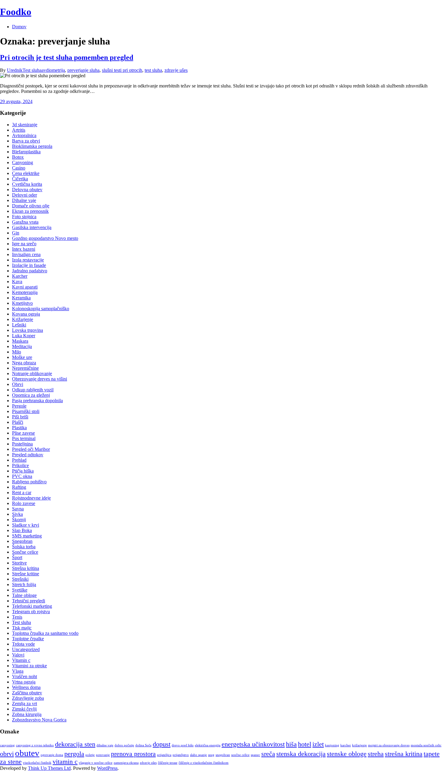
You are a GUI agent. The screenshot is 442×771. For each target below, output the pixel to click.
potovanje (103, 755)
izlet (318, 744)
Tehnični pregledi (28, 600)
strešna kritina (403, 753)
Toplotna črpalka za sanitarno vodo (45, 633)
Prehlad (19, 460)
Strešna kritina (25, 568)
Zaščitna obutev (27, 692)
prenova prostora (133, 753)
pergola (74, 753)
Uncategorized (26, 649)
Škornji (19, 519)
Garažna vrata (25, 222)
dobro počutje (124, 745)
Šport (17, 557)
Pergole (19, 405)
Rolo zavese (23, 503)
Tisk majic (22, 627)
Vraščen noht (24, 676)
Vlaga (17, 671)
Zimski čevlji (24, 708)
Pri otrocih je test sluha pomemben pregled (66, 57)
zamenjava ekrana (126, 762)
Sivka (17, 514)
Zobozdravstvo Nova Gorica (39, 719)
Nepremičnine (25, 368)
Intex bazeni (23, 249)
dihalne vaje (105, 745)
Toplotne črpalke (28, 638)
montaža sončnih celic (426, 745)
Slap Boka (22, 530)
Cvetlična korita (27, 184)
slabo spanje (198, 755)
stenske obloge (347, 753)
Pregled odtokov (27, 454)
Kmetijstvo (22, 303)
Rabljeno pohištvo (29, 481)
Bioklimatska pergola (32, 146)
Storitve (19, 562)
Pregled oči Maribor (31, 449)
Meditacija (22, 346)
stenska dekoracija (301, 753)
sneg (211, 755)
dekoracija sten (75, 744)
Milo (16, 351)
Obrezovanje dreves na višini (39, 378)
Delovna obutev (27, 189)
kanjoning (332, 745)
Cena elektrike (25, 173)
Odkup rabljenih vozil (33, 389)
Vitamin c (21, 660)
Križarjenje (22, 319)
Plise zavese (23, 433)
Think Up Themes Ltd (49, 768)
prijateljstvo (181, 755)
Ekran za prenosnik (30, 211)
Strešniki (20, 579)
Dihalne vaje (24, 200)
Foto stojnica (24, 216)
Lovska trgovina (27, 330)
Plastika (19, 427)
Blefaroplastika (26, 151)
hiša (291, 744)
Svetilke (19, 589)
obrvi (7, 753)
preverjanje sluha (83, 70)
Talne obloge (24, 595)
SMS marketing (27, 535)
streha (376, 753)
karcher (345, 745)
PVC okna (22, 476)
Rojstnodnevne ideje (31, 497)
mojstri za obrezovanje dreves (389, 745)
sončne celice (240, 755)
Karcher (19, 276)
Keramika (21, 297)
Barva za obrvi (26, 140)
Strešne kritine (25, 573)
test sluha (153, 70)
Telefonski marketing (32, 606)
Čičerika (20, 178)
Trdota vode (23, 644)
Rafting (19, 487)
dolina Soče (143, 745)
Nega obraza (24, 362)
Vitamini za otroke (29, 665)
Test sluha (32, 70)
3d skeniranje (24, 124)
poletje (90, 755)
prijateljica (164, 755)
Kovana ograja (26, 314)
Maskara (20, 341)
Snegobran (22, 541)
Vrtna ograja (23, 681)
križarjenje (359, 745)
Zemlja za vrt (24, 703)
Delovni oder (24, 194)
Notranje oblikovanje (32, 373)
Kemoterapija (25, 292)
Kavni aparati (25, 286)
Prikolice (20, 465)
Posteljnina (22, 443)
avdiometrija (53, 70)
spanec (255, 755)
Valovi (18, 654)
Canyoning (22, 162)
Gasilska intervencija (31, 227)
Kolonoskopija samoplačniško (40, 308)
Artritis (18, 130)
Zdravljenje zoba (28, 698)
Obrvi (17, 384)
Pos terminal (23, 438)
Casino (18, 167)
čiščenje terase (167, 762)
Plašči (17, 422)
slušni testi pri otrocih (122, 70)
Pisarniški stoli (25, 411)
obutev (27, 753)
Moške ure (22, 357)
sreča (268, 753)
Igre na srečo (24, 243)
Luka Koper (23, 335)
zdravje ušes (176, 70)
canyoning (7, 745)
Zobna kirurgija (26, 714)
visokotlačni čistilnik (37, 762)
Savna (18, 508)
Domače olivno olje (30, 205)
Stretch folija (24, 584)
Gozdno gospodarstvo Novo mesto (45, 238)
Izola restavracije (28, 259)
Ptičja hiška (23, 470)
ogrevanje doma (52, 755)
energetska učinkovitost (253, 744)
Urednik (15, 70)
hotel (304, 744)
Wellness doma (26, 687)
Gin (15, 232)
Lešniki (19, 324)
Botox (18, 157)
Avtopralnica (24, 135)
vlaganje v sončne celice (95, 762)
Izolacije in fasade (29, 265)
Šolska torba (23, 546)
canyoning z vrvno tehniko (35, 745)
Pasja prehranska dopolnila (37, 400)
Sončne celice (25, 552)
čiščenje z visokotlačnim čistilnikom (204, 762)
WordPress (107, 768)
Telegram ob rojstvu (31, 611)
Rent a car (21, 492)
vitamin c (65, 761)
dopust (161, 744)
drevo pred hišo (183, 745)
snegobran (223, 755)
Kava (17, 281)
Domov (19, 26)
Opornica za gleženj (31, 395)
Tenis (17, 617)
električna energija (207, 745)
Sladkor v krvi (25, 525)
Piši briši (20, 416)
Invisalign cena (26, 254)
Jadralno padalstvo (29, 270)
